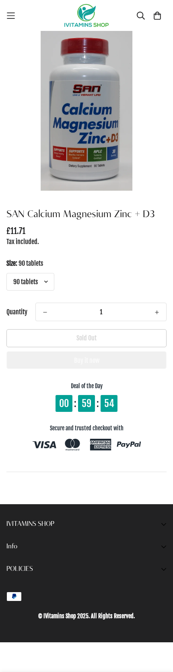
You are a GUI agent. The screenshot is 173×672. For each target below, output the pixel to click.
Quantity (16, 312)
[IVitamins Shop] (86, 15)
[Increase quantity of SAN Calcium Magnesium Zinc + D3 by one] (157, 312)
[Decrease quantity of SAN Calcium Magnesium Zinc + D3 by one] (45, 312)
